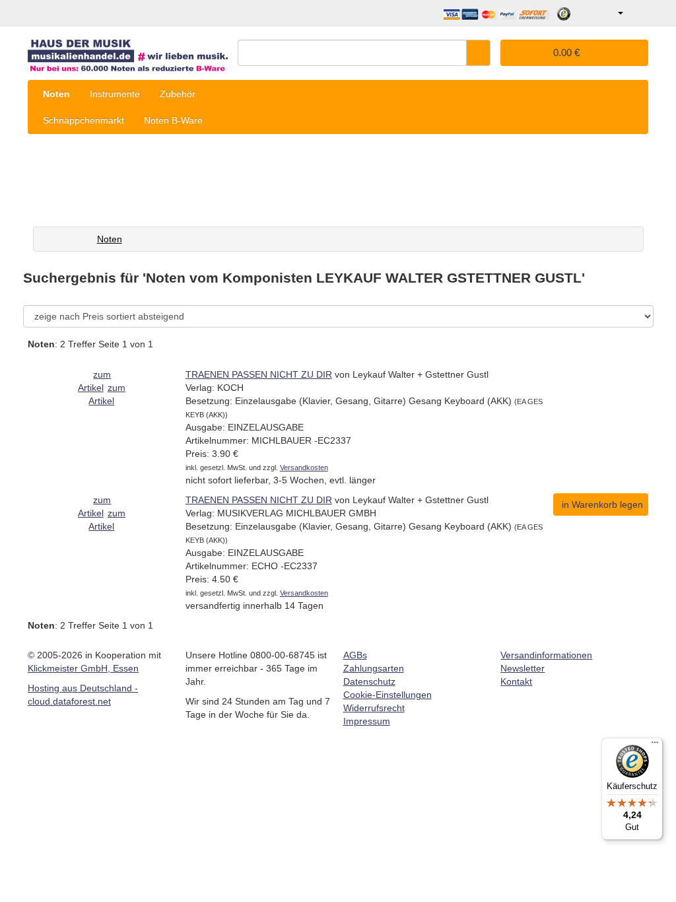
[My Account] (611, 13)
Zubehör (177, 93)
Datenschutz (369, 681)
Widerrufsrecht (374, 708)
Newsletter (522, 668)
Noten (56, 93)
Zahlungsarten (373, 668)
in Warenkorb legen (602, 504)
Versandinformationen (546, 655)
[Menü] (655, 745)
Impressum (366, 721)
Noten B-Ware (173, 120)
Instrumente (115, 93)
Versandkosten (304, 467)
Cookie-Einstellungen (387, 694)
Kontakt (516, 681)
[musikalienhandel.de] (128, 51)
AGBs (355, 655)
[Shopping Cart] (637, 13)
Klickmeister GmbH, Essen (83, 668)
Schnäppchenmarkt (83, 120)
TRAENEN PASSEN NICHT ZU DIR (259, 374)
